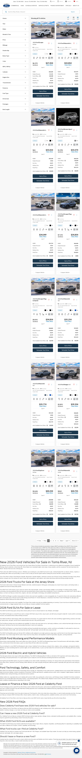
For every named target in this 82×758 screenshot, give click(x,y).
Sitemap (19, 752)
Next (62, 540)
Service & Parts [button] (44, 5)
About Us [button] (76, 5)
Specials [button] (68, 5)
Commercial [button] (15, 5)
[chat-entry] (76, 750)
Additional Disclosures (31, 752)
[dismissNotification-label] (79, 741)
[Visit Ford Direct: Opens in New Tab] (48, 754)
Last (67, 540)
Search (73, 11)
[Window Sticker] (52, 58)
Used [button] (22, 5)
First (39, 540)
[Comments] (49, 58)
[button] (53, 30)
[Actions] (51, 43)
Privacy (23, 752)
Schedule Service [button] (31, 5)
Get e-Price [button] (42, 91)
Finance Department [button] (57, 5)
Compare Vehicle (39, 103)
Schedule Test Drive (43, 96)
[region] (43, 79)
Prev (44, 540)
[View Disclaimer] (46, 58)
